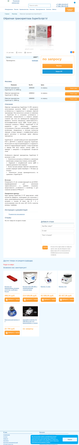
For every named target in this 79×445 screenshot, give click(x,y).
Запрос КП (59, 71)
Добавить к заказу (14, 299)
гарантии (29, 52)
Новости (5, 438)
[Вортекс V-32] (66, 278)
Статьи (5, 437)
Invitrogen (35, 60)
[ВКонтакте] (71, 52)
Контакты (6, 440)
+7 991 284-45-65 (62, 6)
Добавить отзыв (45, 247)
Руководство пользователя (17, 214)
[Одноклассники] (73, 52)
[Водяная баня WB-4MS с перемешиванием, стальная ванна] (30, 278)
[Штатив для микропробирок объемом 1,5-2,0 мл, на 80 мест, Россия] (12, 278)
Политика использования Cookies (41, 442)
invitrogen (29, 261)
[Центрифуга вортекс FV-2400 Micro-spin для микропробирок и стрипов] (30, 311)
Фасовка (59, 65)
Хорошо (70, 439)
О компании (6, 435)
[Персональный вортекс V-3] (12, 311)
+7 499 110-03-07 (62, 4)
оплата (20, 52)
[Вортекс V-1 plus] (48, 278)
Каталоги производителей (10, 442)
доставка (11, 52)
